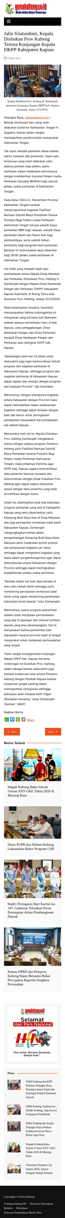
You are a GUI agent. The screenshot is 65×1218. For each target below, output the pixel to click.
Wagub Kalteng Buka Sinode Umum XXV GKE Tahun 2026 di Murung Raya (31, 791)
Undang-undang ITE (15, 1203)
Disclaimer (22, 1207)
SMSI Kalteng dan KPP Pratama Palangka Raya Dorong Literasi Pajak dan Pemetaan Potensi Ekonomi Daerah (41, 1089)
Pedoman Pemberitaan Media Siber (23, 1212)
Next (51, 731)
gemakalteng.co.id (37, 117)
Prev (14, 731)
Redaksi (8, 1207)
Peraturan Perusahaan (41, 1203)
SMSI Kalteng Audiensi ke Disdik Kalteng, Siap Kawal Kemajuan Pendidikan (41, 1110)
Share (30, 720)
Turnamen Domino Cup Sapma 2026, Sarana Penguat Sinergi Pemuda (39, 1169)
